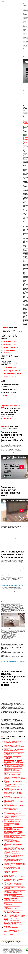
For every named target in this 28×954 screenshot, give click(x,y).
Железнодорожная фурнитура (12, 774)
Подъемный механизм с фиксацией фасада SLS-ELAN (13, 910)
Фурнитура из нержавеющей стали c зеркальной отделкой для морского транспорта (14, 753)
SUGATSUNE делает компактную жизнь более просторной (13, 931)
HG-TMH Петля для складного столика (14, 915)
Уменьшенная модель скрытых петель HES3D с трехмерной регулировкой (14, 763)
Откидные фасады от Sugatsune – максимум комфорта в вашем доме (13, 831)
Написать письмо (6, 418)
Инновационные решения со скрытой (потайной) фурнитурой (14, 897)
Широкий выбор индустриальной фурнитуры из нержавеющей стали (13, 760)
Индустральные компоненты (11, 912)
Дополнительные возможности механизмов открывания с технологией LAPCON (12, 871)
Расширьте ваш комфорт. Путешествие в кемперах (11, 809)
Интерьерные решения (10, 928)
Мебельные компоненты (10, 914)
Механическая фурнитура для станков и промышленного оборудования (14, 766)
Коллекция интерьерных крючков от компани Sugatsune (13, 790)
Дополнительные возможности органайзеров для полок (12, 742)
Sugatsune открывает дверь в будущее (14, 863)
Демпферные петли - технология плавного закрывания (13, 894)
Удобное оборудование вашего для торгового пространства (13, 877)
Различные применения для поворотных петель (11, 874)
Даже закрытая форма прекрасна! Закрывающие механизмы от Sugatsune (13, 860)
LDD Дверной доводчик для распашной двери (11, 803)
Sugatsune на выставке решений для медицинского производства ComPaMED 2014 (14, 851)
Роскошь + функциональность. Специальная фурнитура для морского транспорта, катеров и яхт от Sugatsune (14, 855)
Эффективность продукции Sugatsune (14, 864)
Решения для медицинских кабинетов (14, 801)
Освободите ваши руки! (10, 840)
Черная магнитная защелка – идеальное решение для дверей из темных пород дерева (13, 922)
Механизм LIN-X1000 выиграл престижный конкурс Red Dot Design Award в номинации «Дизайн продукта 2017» (14, 778)
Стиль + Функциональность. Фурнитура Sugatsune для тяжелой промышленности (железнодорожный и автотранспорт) (14, 837)
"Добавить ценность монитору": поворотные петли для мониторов (13, 868)
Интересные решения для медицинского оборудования (12, 900)
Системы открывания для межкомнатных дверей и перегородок (14, 847)
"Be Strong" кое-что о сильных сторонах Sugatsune (12, 842)
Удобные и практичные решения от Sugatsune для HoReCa (13, 750)
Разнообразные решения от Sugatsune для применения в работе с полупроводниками (14, 799)
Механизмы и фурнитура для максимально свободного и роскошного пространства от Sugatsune (12, 823)
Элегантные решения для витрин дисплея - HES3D (13, 933)
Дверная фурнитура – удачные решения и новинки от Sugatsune (13, 793)
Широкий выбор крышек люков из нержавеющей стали (13, 768)
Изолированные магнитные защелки (14, 886)
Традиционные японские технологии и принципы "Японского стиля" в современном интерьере (14, 891)
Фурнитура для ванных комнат (12, 833)
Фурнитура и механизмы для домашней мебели (11, 817)
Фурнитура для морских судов (12, 770)
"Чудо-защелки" (8, 904)
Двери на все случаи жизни (11, 829)
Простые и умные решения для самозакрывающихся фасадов (12, 884)
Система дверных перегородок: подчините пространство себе (12, 744)
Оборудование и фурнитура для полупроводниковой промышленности (14, 814)
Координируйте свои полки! (11, 865)
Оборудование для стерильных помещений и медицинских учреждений (12, 757)
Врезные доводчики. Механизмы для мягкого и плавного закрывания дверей (14, 918)
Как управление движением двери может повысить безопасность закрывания (13, 881)
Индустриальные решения (11, 927)
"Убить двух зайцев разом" (11, 908)
